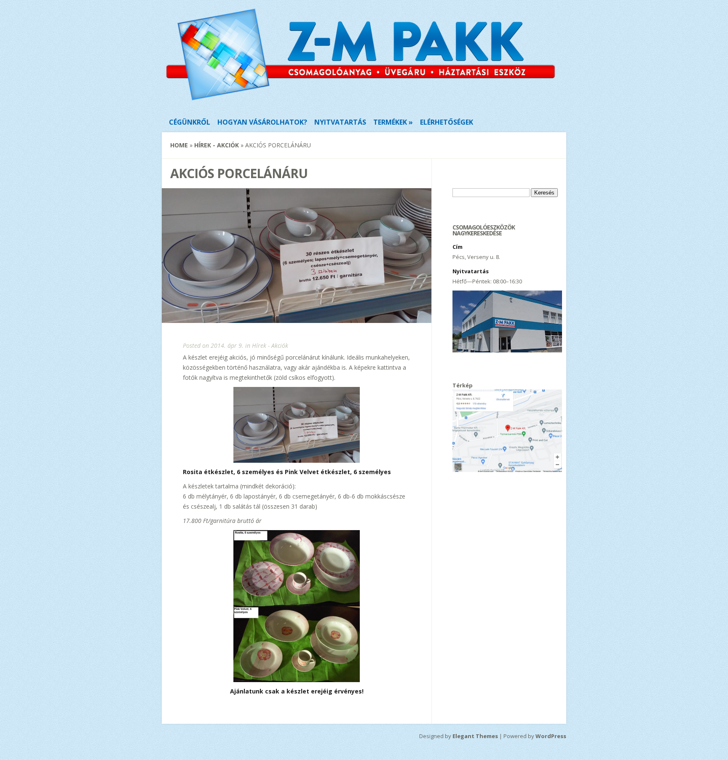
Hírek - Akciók (216, 145)
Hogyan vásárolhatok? (262, 122)
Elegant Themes (475, 736)
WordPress (550, 736)
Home (179, 145)
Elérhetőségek (446, 122)
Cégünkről (189, 122)
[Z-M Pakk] (360, 100)
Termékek (390, 122)
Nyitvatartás (340, 122)
